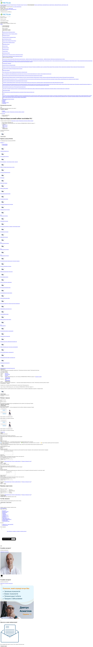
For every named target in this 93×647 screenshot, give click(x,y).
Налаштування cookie (5, 521)
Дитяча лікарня (49, 66)
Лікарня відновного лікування (14, 77)
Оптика (32, 82)
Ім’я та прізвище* (3, 457)
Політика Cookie (5, 520)
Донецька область (14, 33)
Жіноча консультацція (6, 70)
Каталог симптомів (43, 4)
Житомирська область (6, 35)
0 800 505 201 (10, 8)
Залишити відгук (3, 405)
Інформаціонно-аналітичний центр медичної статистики (21, 73)
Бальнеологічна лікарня (38, 60)
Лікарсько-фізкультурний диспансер (56, 77)
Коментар (10, 489)
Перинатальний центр (15, 84)
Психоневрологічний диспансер (43, 85)
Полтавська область (5, 47)
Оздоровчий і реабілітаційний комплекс (9, 82)
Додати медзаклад (3, 4)
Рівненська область (5, 49)
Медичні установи (5, 511)
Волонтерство (4, 512)
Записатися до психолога (4, 551)
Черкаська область (5, 56)
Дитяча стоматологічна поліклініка (64, 66)
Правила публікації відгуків (26, 461)
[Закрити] (1, 107)
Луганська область (5, 42)
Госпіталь (4, 65)
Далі (5, 463)
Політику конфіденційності (16, 461)
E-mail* (1, 458)
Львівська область (12, 42)
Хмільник (6, 375)
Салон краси (4, 88)
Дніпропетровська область (6, 33)
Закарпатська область (6, 37)
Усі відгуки (25, 4)
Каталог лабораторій (55, 4)
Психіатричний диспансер (9, 85)
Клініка (20, 75)
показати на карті (38, 376)
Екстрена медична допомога (7, 68)
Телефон (10, 492)
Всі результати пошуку (4, 22)
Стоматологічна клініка (31, 88)
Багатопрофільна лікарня (6, 60)
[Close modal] (0, 465)
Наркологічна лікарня (14, 80)
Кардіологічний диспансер (6, 75)
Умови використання (7, 461)
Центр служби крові (5, 97)
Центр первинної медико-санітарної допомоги (45, 96)
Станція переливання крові (22, 88)
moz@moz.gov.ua (13, 9)
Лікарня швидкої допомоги (38, 77)
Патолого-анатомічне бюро (7, 84)
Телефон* (2, 459)
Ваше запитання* (3, 475)
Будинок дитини (44, 60)
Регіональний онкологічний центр (20, 86)
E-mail (10, 491)
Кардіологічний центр (15, 75)
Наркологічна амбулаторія (6, 80)
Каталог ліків (66, 4)
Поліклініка (21, 84)
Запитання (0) (7, 404)
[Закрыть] (0, 503)
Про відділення (4, 145)
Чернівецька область (12, 56)
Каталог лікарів (49, 4)
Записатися (11, 583)
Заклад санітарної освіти (23, 72)
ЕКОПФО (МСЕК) (5, 516)
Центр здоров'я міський (83, 95)
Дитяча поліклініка (55, 66)
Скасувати (2, 109)
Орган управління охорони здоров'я (40, 82)
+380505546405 (4, 126)
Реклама (12, 4)
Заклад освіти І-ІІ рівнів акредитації (13, 72)
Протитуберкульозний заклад (70, 84)
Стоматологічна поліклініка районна (50, 88)
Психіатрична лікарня (78, 84)
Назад (2, 462)
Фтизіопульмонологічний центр (29, 92)
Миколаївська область (6, 44)
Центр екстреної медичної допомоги (34, 95)
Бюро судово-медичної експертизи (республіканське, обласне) (22, 61)
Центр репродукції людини (86, 96)
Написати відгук (3, 136)
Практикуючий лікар (50, 84)
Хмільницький (7, 374)
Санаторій (8, 88)
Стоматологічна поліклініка (39, 88)
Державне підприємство (6, 66)
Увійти (1, 24)
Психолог (15, 4)
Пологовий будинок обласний (41, 84)
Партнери (4, 513)
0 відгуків (3, 113)
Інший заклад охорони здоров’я (38, 73)
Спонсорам (4, 514)
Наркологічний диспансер (22, 80)
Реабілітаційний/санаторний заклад (8, 86)
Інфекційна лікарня (8, 73)
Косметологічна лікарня (38, 75)
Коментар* (2, 454)
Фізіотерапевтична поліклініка (18, 92)
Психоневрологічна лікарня (33, 85)
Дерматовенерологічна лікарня (16, 66)
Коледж (33, 75)
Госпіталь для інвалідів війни (10, 65)
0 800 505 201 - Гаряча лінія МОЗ (7, 524)
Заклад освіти (4, 72)
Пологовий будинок (33, 84)
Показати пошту (5, 128)
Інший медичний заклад (47, 73)
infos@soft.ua (19, 6)
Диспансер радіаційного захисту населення (39, 66)
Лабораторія (4, 77)
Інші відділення (4, 144)
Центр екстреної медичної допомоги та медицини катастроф (51, 95)
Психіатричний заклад (18, 85)
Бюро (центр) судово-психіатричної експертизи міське (81, 60)
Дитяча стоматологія (73, 66)
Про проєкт (8, 4)
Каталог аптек (61, 4)
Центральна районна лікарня (18, 97)
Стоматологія (67, 88)
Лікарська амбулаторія (46, 77)
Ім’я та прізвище (12, 490)
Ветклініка (4, 63)
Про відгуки (4, 517)
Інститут (3, 73)
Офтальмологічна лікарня (59, 82)
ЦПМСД (24, 97)
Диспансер (30, 66)
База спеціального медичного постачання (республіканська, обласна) (22, 60)
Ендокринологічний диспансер (17, 68)
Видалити (6, 109)
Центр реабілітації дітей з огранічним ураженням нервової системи (70, 96)
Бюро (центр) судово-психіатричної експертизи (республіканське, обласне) (59, 60)
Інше (32, 73)
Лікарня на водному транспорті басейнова (27, 77)
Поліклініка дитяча (26, 84)
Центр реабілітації (56, 96)
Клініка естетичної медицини (27, 75)
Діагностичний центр (81, 66)
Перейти (1, 142)
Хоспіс (3, 93)
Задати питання (8, 502)
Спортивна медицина (14, 88)
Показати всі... (3, 369)
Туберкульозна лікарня (6, 90)
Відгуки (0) (2, 404)
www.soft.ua (15, 6)
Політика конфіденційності (6, 519)
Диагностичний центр (25, 66)
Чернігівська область (19, 56)
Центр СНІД (11, 97)
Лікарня (8, 77)
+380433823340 (7, 377)
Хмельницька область (19, 54)
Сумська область (5, 51)
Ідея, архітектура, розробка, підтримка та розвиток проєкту (16, 531)
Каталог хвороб (37, 4)
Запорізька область (13, 37)
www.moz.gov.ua (8, 9)
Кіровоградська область (12, 40)
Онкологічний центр (27, 82)
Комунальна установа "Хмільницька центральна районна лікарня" (22, 120)
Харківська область (5, 54)
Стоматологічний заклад (61, 88)
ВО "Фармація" (8, 63)
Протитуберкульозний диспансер (59, 84)
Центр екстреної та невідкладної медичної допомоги (70, 95)
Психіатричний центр (25, 85)
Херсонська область (12, 54)
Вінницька (6, 373)
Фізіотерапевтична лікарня (8, 92)
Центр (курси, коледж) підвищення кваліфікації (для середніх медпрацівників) (15, 95)
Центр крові (23, 96)
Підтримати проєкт (20, 4)
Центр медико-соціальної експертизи (31, 96)
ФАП (3, 92)
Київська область (5, 40)
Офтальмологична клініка (50, 82)
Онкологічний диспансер (20, 82)
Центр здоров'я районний (16, 96)
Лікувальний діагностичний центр (68, 77)
